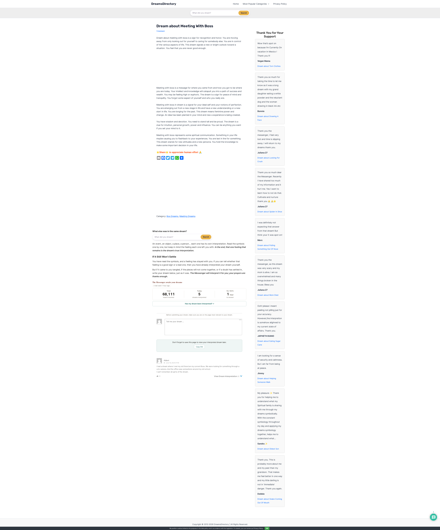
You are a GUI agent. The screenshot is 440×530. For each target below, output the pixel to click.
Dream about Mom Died (267, 295)
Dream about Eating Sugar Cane (268, 343)
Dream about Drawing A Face (267, 118)
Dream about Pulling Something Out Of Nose (267, 247)
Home (236, 4)
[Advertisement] (199, 69)
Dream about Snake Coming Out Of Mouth (269, 501)
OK (267, 528)
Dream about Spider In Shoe (269, 211)
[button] (268, 4)
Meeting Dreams (187, 216)
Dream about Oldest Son (268, 449)
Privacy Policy (280, 4)
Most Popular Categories (255, 4)
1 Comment (160, 31)
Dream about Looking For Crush (268, 160)
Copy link (199, 347)
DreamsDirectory (163, 4)
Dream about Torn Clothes (268, 66)
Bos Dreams (172, 216)
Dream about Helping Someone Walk (266, 380)
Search (244, 13)
